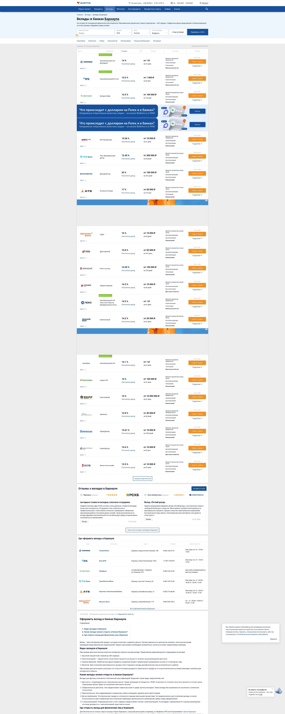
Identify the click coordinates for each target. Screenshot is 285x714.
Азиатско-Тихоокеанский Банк (110, 591)
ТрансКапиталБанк (106, 581)
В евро (102, 41)
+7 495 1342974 (169, 561)
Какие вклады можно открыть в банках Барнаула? (106, 632)
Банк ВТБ (102, 561)
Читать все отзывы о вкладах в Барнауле (142, 530)
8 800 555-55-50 (169, 571)
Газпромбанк (104, 550)
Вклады (109, 9)
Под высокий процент (142, 41)
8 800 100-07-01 (169, 551)
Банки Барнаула (189, 711)
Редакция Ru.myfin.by (126, 614)
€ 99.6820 (189, 3)
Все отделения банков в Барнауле (142, 609)
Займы (167, 9)
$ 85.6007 (180, 3)
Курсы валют (84, 9)
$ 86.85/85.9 (147, 3)
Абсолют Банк (104, 602)
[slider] (77, 35)
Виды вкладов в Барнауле (95, 629)
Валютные (92, 41)
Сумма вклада (83, 30)
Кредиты (98, 9)
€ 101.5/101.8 (159, 3)
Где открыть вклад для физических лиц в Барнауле (106, 635)
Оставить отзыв (199, 488)
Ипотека (121, 9)
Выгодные (157, 41)
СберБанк (103, 571)
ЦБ (174, 3)
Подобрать (198, 32)
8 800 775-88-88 (169, 591)
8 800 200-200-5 (169, 602)
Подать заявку (197, 61)
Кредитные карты (152, 9)
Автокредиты (134, 9)
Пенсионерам (126, 41)
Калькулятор (112, 41)
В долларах (81, 41)
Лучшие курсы (136, 3)
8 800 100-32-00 (169, 581)
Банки (177, 9)
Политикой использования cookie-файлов (252, 634)
